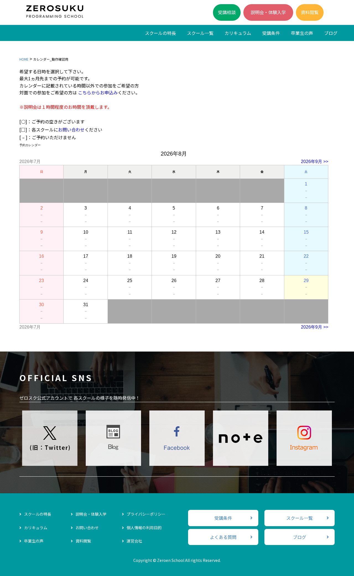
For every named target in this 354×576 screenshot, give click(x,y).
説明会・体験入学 (268, 12)
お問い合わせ (71, 129)
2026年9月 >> (314, 161)
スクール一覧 (200, 33)
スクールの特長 (160, 33)
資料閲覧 (310, 12)
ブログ (330, 33)
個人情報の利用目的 (144, 527)
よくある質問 (223, 537)
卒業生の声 (302, 33)
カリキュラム (238, 33)
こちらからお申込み (98, 92)
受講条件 (271, 33)
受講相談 (227, 12)
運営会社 (134, 541)
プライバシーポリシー (146, 514)
